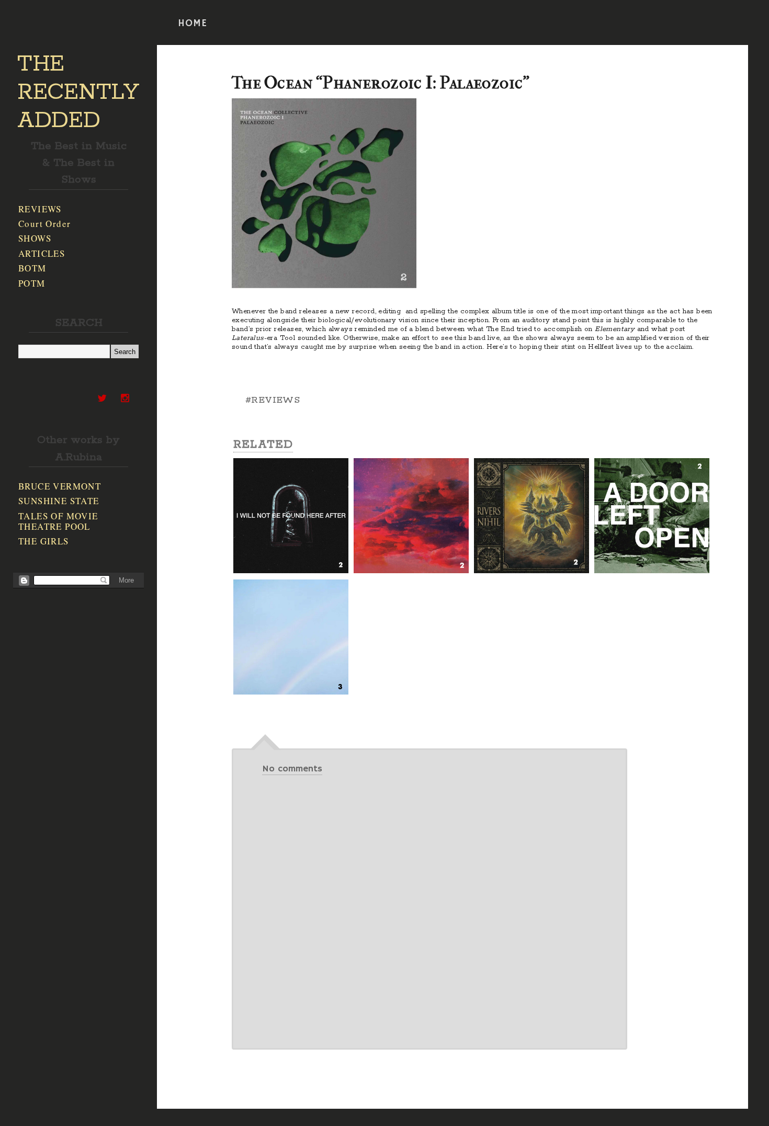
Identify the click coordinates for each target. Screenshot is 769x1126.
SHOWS (34, 238)
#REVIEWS (272, 400)
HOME (192, 23)
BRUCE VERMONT (59, 486)
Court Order (44, 224)
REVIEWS (40, 209)
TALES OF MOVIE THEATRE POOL (58, 521)
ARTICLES (41, 253)
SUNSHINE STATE (58, 501)
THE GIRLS (43, 541)
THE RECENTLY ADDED (78, 92)
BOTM (32, 268)
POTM (32, 283)
